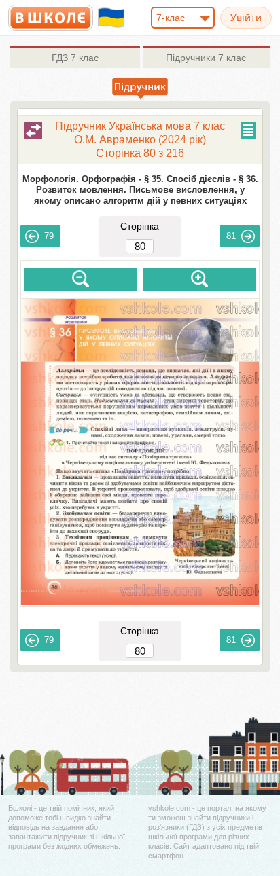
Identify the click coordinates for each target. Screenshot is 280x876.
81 (231, 236)
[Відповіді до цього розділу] (33, 130)
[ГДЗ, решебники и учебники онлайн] (50, 18)
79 (49, 236)
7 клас (75, 57)
